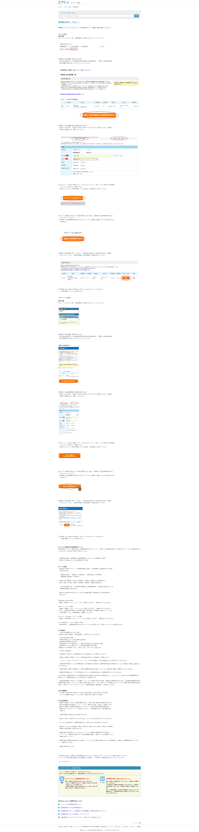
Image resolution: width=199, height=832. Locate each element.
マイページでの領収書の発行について (71, 804)
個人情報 (60, 826)
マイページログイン (63, 761)
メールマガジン (132, 826)
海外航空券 (75, 7)
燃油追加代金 (104, 826)
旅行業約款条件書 (86, 826)
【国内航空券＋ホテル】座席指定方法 (71, 807)
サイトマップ (111, 826)
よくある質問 (124, 826)
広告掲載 (71, 826)
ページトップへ (135, 822)
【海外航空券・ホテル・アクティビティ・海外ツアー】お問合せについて (81, 817)
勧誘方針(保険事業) (95, 826)
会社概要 (65, 826)
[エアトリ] (63, 3)
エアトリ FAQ (67, 7)
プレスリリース (77, 826)
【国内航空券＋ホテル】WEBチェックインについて (74, 814)
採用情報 (139, 826)
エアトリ (60, 7)
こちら (102, 773)
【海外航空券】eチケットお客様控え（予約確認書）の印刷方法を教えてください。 (83, 811)
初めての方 (117, 826)
